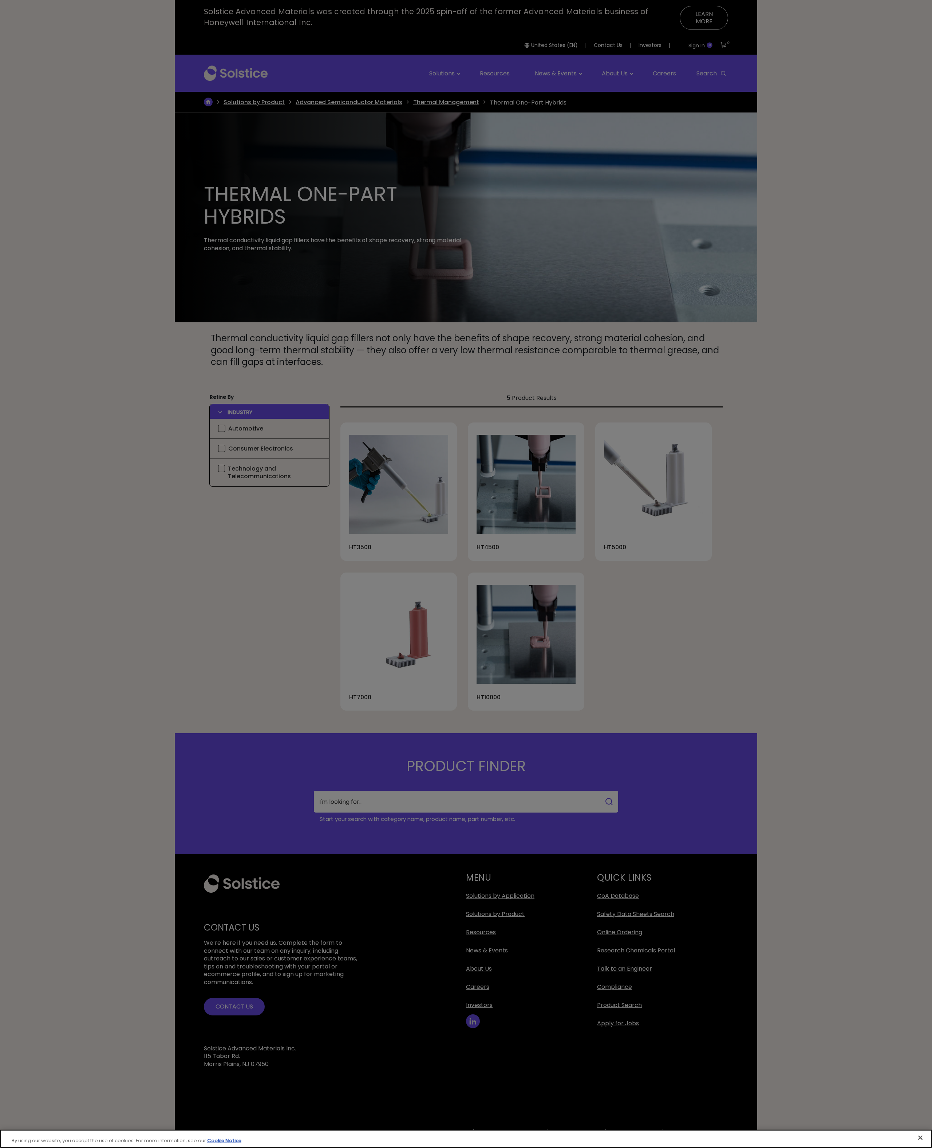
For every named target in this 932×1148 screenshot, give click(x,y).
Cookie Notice (224, 1140)
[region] (466, 1139)
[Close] (920, 1138)
